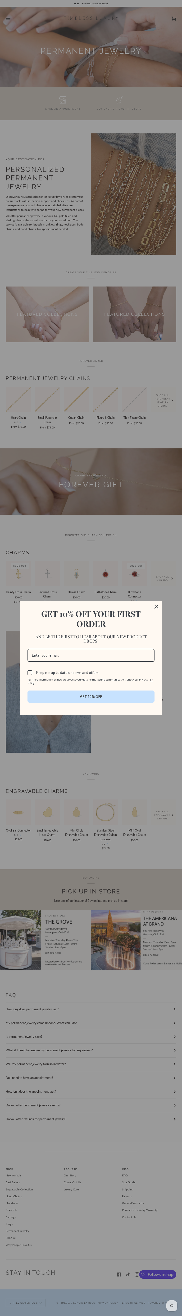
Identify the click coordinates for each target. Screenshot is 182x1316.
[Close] (156, 606)
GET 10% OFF (91, 696)
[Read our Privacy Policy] (152, 680)
